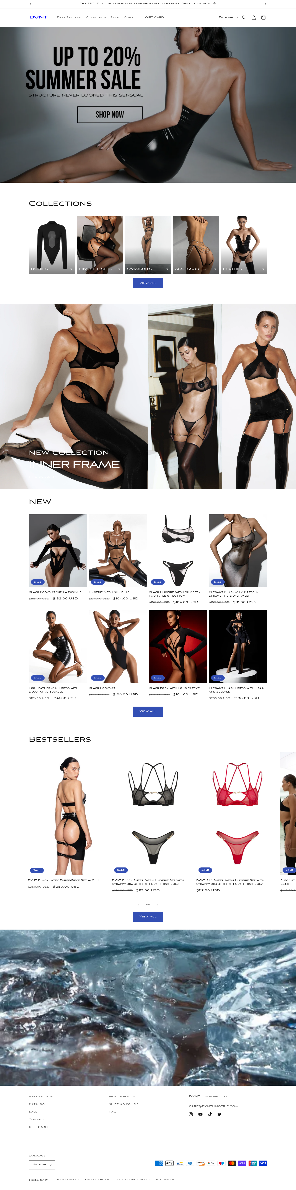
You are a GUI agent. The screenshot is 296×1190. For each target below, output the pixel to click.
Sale (33, 1111)
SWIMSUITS (139, 269)
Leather (232, 269)
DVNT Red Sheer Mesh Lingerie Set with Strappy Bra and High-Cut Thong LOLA (230, 882)
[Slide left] (138, 904)
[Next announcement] (265, 4)
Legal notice (164, 1180)
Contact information (133, 1180)
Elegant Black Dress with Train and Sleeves (237, 690)
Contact (37, 1119)
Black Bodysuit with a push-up (55, 592)
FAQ (112, 1111)
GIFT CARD (38, 1127)
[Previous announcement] (30, 4)
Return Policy (122, 1096)
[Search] (244, 17)
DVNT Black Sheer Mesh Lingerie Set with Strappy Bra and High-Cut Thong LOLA (148, 882)
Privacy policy (68, 1180)
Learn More (44, 477)
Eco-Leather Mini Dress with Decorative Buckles (53, 690)
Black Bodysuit (102, 688)
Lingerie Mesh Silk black (110, 592)
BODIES (39, 269)
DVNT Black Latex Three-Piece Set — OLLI (63, 880)
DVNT (44, 1180)
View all (148, 283)
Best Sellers (41, 1096)
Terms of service (96, 1180)
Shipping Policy (123, 1104)
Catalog (37, 1104)
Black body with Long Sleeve (174, 688)
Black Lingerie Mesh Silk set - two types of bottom (174, 594)
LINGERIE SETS (95, 269)
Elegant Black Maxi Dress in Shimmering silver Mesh (234, 594)
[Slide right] (157, 904)
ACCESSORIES (190, 269)
